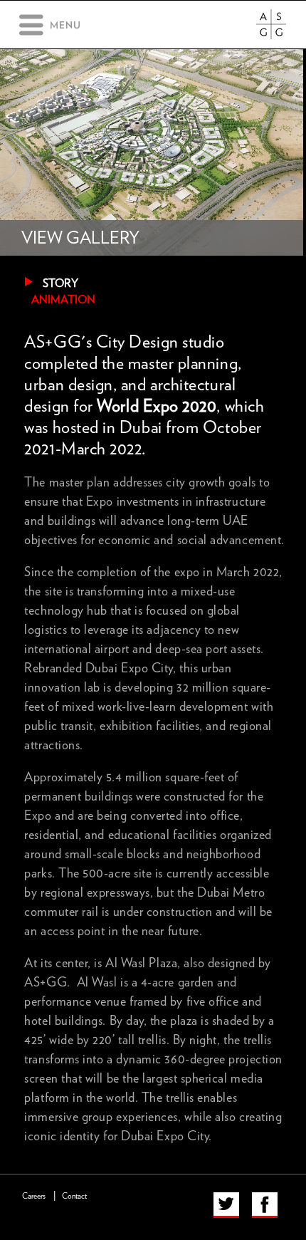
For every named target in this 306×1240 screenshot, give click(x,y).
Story (60, 283)
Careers (34, 1196)
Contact (74, 1196)
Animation (63, 300)
